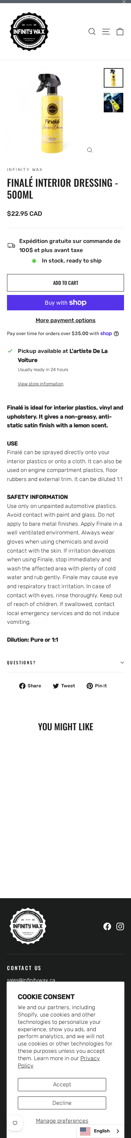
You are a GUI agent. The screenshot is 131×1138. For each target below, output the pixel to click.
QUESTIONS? (21, 662)
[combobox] (100, 1131)
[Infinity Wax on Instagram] (120, 926)
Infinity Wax (25, 169)
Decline (62, 1103)
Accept (62, 1084)
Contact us (24, 967)
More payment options (66, 320)
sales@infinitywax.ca (31, 980)
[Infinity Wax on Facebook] (107, 926)
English (102, 1130)
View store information (41, 383)
